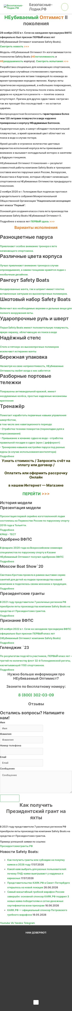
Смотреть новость (14, 46)
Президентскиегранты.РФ (16, 846)
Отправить (9, 798)
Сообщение (7, 768)
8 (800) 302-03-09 (36, 695)
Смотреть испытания (52, 61)
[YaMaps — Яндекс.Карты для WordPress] (36, 1002)
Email (3, 757)
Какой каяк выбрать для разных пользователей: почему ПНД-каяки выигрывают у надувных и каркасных (37, 874)
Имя (2, 722)
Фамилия (5, 734)
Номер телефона (10, 745)
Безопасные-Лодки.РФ (41, 6)
